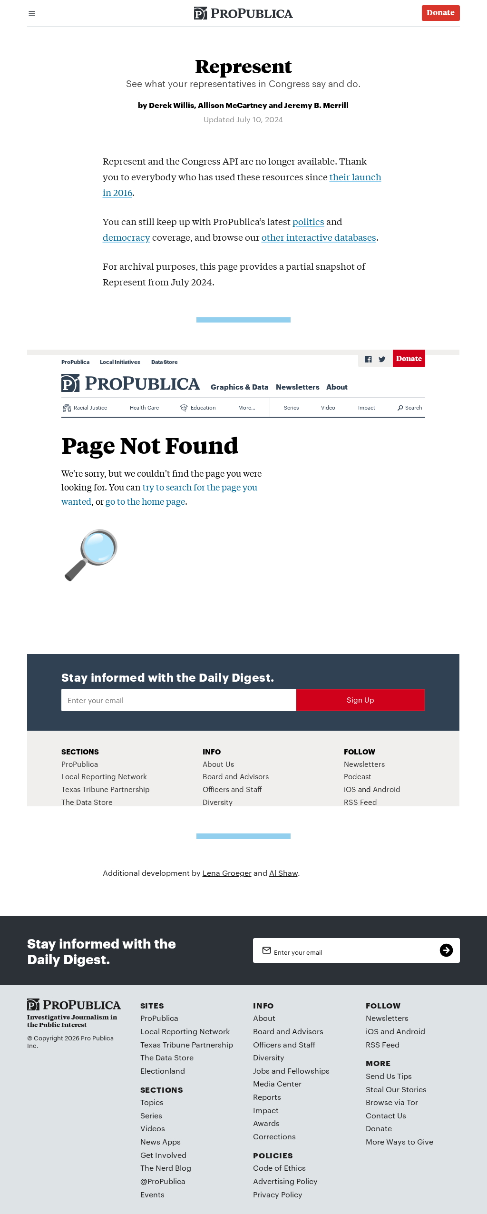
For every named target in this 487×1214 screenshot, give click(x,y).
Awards (266, 1123)
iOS (372, 1031)
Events (152, 1194)
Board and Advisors (288, 1031)
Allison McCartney (232, 104)
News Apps (160, 1141)
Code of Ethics (279, 1168)
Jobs (261, 1071)
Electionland (162, 1071)
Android (410, 1031)
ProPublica (159, 1018)
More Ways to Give (399, 1141)
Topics (152, 1102)
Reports (267, 1097)
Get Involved (163, 1155)
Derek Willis (171, 104)
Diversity (268, 1057)
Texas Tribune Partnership (186, 1044)
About (264, 1018)
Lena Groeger (227, 873)
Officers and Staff (284, 1044)
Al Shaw (283, 873)
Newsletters (387, 1018)
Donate (379, 1128)
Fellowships (308, 1071)
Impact (266, 1110)
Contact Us (386, 1115)
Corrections (274, 1136)
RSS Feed (382, 1044)
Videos (152, 1128)
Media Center (277, 1083)
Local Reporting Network (185, 1031)
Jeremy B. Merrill (316, 104)
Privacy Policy (277, 1194)
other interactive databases (319, 237)
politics (308, 221)
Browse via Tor (392, 1102)
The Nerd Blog (165, 1168)
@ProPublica (162, 1181)
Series (151, 1115)
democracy (126, 237)
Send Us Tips (389, 1076)
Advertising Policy (285, 1181)
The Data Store (167, 1057)
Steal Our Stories (396, 1089)
